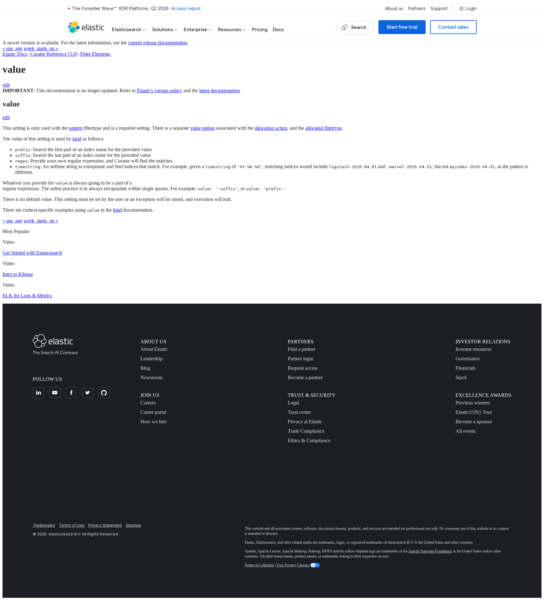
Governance (468, 358)
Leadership (151, 358)
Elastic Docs (15, 54)
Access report (186, 8)
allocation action (271, 128)
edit (6, 85)
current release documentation (157, 42)
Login (471, 8)
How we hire (153, 421)
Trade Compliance (306, 431)
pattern (75, 128)
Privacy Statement (105, 525)
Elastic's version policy (159, 90)
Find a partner (301, 349)
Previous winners (473, 402)
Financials (466, 368)
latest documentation (219, 90)
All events (466, 431)
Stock (461, 377)
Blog (145, 368)
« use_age (12, 48)
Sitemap (133, 525)
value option (202, 128)
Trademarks (44, 525)
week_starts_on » (41, 48)
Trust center (299, 412)
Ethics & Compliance (309, 440)
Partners (417, 8)
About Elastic (153, 349)
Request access (303, 368)
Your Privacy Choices (293, 565)
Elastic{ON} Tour (474, 412)
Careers (148, 402)
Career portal (153, 412)
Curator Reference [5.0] (53, 54)
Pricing (260, 29)
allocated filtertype (323, 128)
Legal (293, 402)
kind (76, 138)
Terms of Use (71, 525)
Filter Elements (95, 54)
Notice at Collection (259, 565)
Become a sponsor (474, 421)
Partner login (300, 358)
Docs (278, 29)
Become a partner (305, 377)
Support (439, 8)
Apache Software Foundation (430, 551)
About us (394, 8)
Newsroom (151, 377)
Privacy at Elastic (305, 421)
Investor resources (473, 349)
